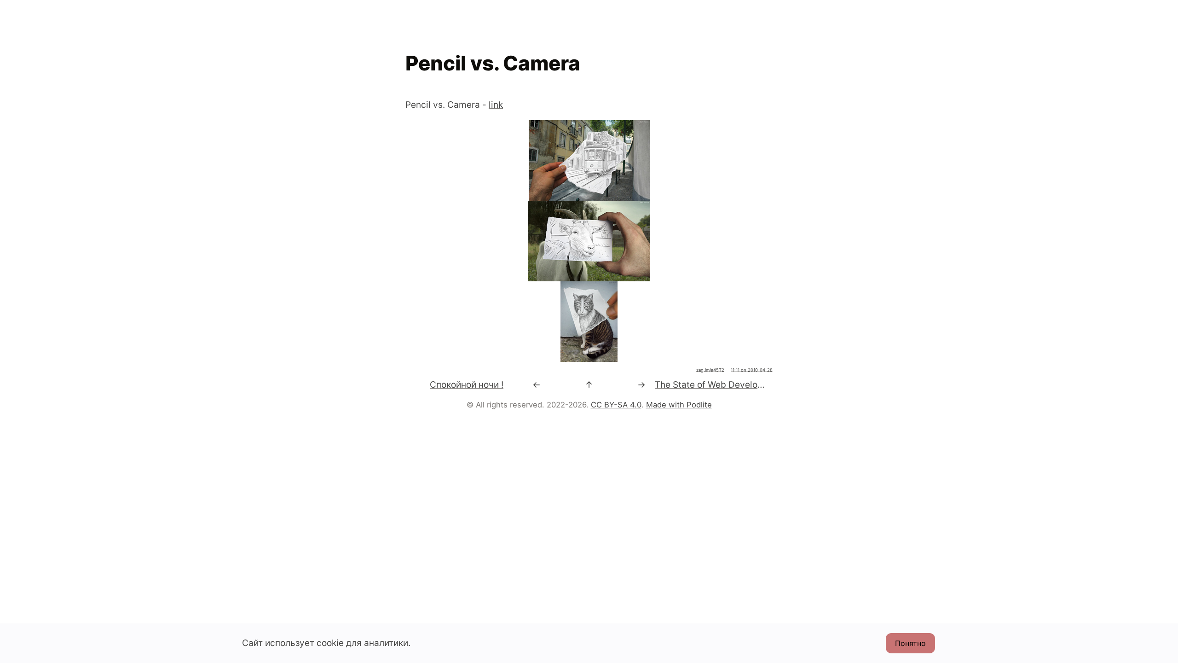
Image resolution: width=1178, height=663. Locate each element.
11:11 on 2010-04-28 (752, 369)
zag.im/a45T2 (710, 369)
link (496, 104)
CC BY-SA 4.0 (616, 404)
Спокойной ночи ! (466, 384)
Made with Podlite (679, 404)
